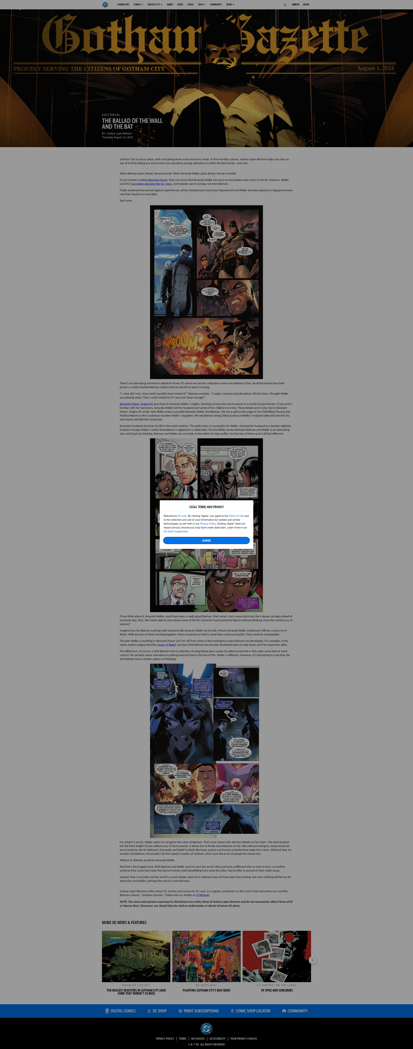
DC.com (182, 515)
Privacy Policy (208, 523)
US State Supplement (176, 531)
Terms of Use (236, 515)
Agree (206, 540)
